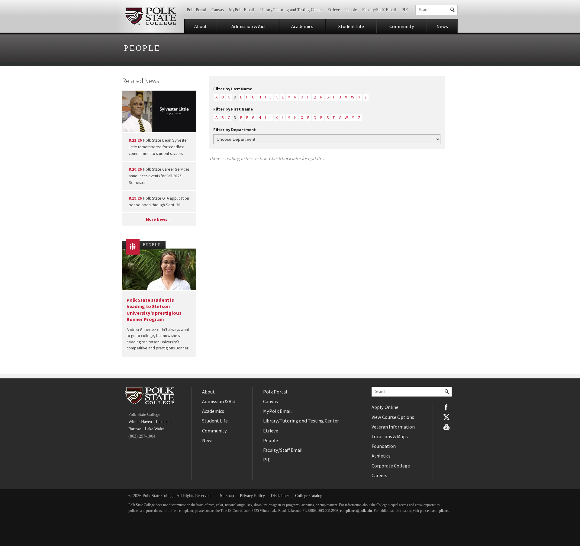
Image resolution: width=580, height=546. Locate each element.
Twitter (446, 417)
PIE (404, 10)
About (200, 26)
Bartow (134, 429)
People (351, 10)
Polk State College (150, 16)
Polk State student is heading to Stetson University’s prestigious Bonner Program (154, 309)
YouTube (446, 427)
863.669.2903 (328, 511)
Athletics (381, 456)
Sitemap (227, 495)
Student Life (351, 26)
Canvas (217, 10)
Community (401, 26)
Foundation (384, 446)
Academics (302, 26)
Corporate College (391, 466)
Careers (379, 475)
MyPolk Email (241, 10)
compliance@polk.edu (356, 511)
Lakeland (164, 421)
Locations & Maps (390, 436)
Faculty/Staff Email (379, 10)
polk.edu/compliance (434, 511)
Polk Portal (196, 10)
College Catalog (308, 495)
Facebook (446, 407)
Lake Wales (154, 429)
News (442, 26)
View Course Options (393, 417)
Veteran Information (393, 427)
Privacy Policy (252, 495)
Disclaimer (280, 495)
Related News (140, 80)
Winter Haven (140, 421)
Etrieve (333, 10)
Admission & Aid (248, 26)
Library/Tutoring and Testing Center (290, 10)
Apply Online (385, 407)
